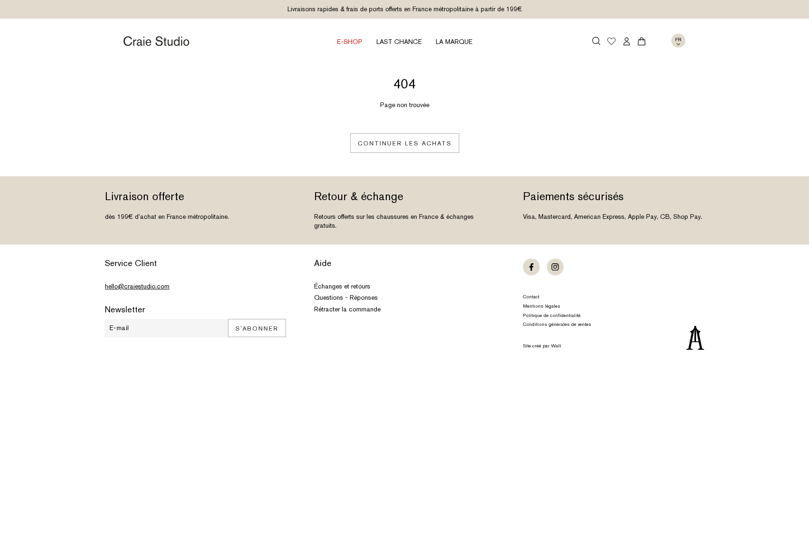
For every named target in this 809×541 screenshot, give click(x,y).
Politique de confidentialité (552, 315)
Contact (531, 296)
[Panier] (642, 41)
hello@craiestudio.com (137, 286)
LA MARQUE (454, 41)
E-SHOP (349, 41)
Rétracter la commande (347, 309)
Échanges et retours (342, 286)
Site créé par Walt (542, 345)
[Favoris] (611, 42)
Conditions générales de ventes (557, 324)
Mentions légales (541, 306)
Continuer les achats (405, 143)
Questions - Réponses (346, 297)
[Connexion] (627, 41)
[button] (596, 41)
